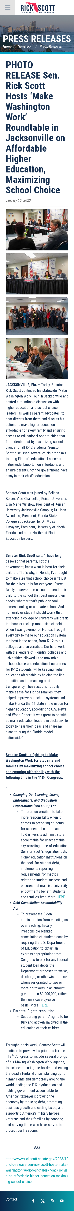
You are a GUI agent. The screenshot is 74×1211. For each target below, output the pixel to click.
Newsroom (26, 46)
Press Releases (37, 38)
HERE (60, 897)
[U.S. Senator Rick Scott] (38, 7)
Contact (11, 1199)
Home (7, 46)
